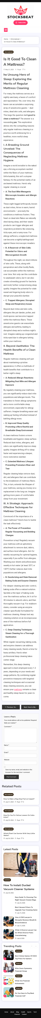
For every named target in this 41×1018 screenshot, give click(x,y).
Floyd (19, 69)
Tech (35, 1012)
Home (6, 1012)
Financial (18, 963)
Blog (17, 1012)
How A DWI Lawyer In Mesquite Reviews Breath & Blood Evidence (25, 920)
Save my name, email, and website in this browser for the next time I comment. (18, 771)
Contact (24, 1014)
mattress (18, 689)
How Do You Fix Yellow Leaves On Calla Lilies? (18, 816)
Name (6, 745)
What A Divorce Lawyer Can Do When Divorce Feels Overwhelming (26, 933)
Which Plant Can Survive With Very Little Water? (19, 834)
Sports (29, 1012)
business (7, 880)
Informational (8, 52)
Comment (8, 726)
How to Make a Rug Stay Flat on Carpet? (19, 799)
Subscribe (22, 22)
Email (6, 752)
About (12, 1012)
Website (6, 760)
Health (23, 1012)
